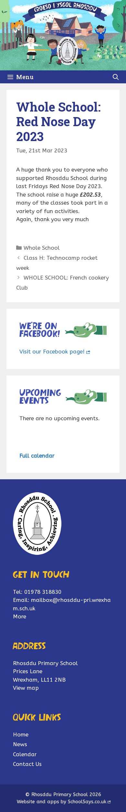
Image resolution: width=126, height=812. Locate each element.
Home (20, 734)
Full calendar (37, 455)
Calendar (25, 754)
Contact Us (27, 764)
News (20, 744)
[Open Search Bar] (116, 76)
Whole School (42, 248)
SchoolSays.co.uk (87, 802)
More (19, 616)
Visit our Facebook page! (52, 351)
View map (26, 688)
